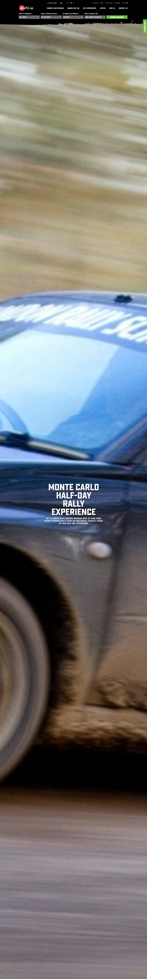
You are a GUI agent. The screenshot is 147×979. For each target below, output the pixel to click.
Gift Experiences (89, 8)
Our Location (109, 3)
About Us (95, 3)
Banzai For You (73, 8)
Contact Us (123, 8)
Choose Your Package (55, 8)
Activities (117, 3)
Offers (103, 8)
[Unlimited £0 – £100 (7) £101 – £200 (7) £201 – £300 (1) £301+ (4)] (73, 17)
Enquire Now (145, 27)
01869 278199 (52, 3)
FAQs (101, 3)
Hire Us (112, 8)
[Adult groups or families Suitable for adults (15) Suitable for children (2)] (95, 17)
